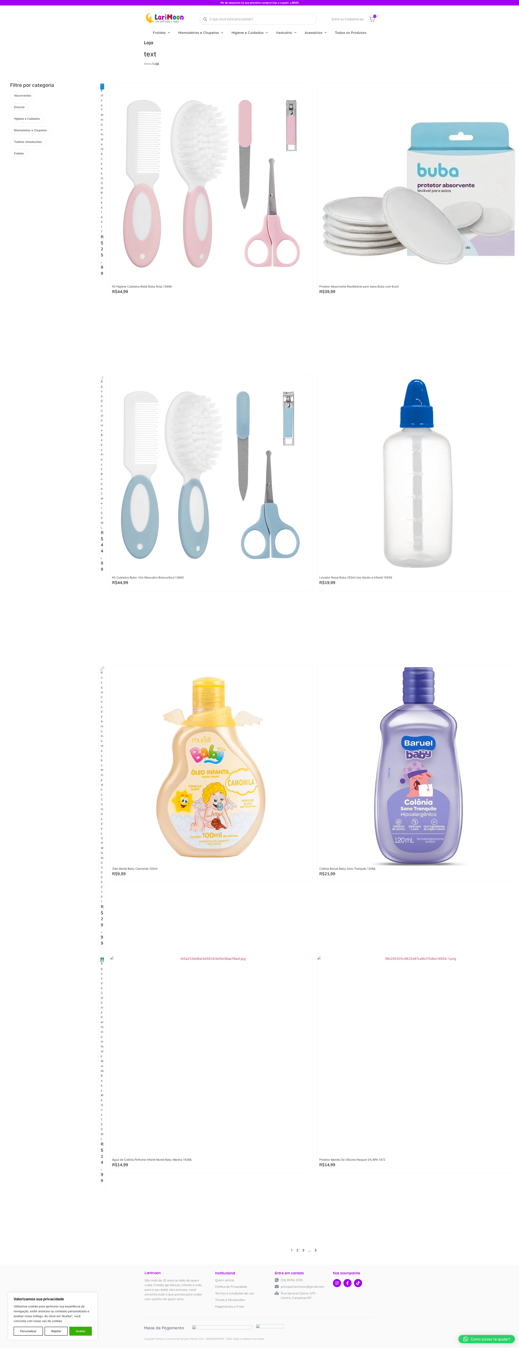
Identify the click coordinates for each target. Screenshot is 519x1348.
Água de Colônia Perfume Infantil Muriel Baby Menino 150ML (102, 1051)
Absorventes (22, 95)
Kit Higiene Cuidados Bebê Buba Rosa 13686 (142, 286)
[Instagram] (337, 1283)
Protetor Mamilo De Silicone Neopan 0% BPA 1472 (352, 1159)
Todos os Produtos (350, 32)
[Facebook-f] (347, 1283)
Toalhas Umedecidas (28, 141)
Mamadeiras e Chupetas (198, 32)
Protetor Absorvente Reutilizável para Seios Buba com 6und (359, 286)
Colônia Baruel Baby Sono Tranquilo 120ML (347, 868)
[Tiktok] (358, 1283)
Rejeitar (56, 1331)
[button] (486, 1339)
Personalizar (28, 1331)
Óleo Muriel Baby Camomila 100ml (134, 868)
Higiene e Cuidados (248, 32)
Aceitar (80, 1331)
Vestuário (284, 32)
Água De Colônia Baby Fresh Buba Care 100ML (102, 454)
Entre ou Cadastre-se (347, 19)
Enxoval (19, 107)
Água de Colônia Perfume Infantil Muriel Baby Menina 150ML (152, 1159)
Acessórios (313, 32)
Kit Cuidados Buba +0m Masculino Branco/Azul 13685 (148, 577)
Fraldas (159, 32)
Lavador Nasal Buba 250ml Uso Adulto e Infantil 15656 (355, 577)
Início (147, 63)
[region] (52, 1316)
